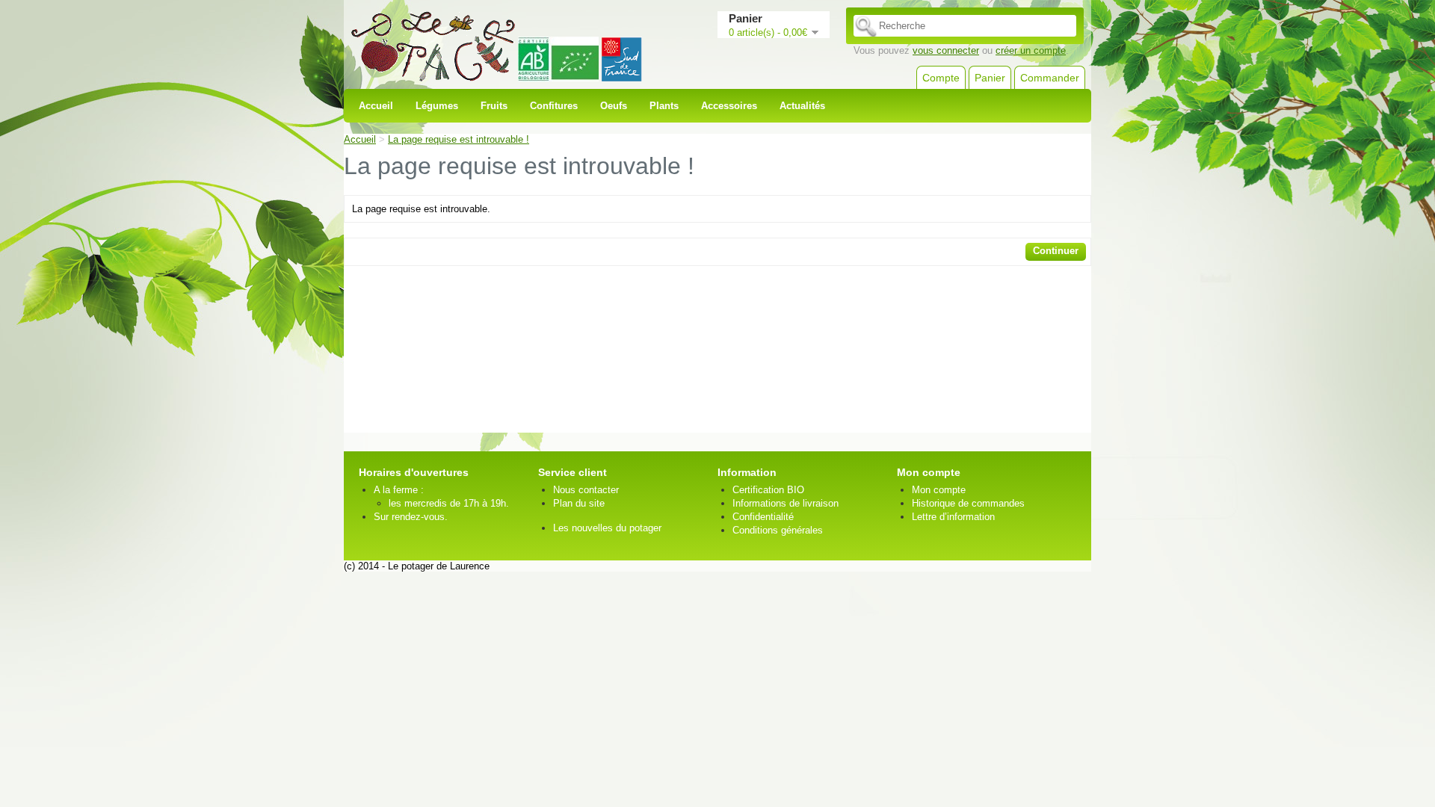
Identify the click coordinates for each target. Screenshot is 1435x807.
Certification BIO (768, 489)
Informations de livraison (785, 503)
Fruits (494, 105)
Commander (1049, 78)
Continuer (1055, 250)
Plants (664, 105)
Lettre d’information (953, 516)
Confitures (554, 105)
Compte (941, 78)
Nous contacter (586, 489)
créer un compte (1031, 50)
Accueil (376, 105)
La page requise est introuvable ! (458, 139)
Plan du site (579, 503)
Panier (990, 78)
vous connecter (946, 50)
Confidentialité (763, 516)
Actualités (802, 105)
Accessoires (729, 105)
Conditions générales (777, 530)
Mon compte (939, 489)
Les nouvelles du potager (607, 528)
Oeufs (613, 105)
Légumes (437, 105)
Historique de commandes (968, 503)
